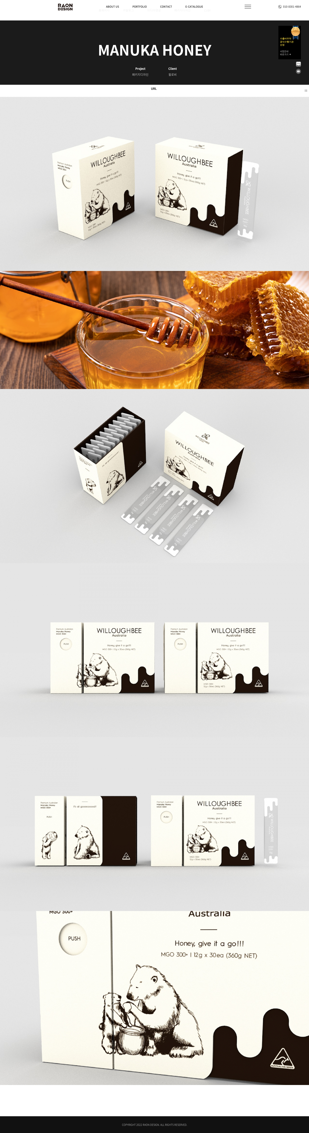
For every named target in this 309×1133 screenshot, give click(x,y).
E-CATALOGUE (194, 6)
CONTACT (166, 6)
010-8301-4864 (292, 6)
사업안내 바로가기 (284, 53)
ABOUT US (112, 6)
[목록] (306, 91)
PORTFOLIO (139, 6)
